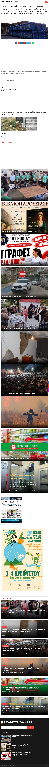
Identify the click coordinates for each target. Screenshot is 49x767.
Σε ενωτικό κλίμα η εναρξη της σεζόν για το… (22, 735)
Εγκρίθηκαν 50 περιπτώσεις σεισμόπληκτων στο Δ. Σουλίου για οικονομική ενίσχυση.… (20, 361)
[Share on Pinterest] (24, 43)
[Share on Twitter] (27, 43)
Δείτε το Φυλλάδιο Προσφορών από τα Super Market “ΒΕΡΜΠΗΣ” (16, 458)
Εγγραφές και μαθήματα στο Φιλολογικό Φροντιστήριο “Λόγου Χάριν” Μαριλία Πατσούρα (21, 490)
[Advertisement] (24, 56)
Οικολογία (3, 136)
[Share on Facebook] (16, 43)
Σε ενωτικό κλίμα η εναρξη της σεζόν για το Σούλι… (13, 198)
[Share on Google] (19, 43)
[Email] (30, 43)
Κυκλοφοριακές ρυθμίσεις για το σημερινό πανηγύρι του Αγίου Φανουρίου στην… (19, 296)
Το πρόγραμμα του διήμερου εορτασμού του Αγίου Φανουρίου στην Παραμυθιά (18, 328)
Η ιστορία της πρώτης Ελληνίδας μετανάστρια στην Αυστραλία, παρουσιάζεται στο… (19, 231)
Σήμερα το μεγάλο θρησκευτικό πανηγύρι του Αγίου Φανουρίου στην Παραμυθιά (18, 393)
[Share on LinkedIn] (21, 43)
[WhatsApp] (33, 43)
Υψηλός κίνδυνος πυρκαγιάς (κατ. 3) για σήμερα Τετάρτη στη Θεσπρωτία (17, 425)
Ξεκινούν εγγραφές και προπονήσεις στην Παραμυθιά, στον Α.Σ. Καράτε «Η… (18, 263)
